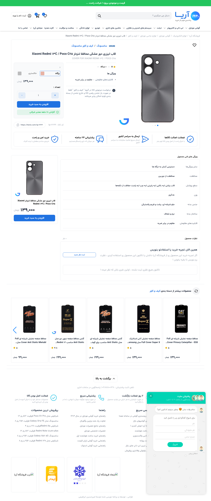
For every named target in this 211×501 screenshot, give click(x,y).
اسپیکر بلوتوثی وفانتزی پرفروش (139, 450)
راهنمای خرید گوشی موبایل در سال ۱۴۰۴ (88, 416)
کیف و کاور (132, 35)
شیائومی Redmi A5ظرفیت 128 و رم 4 (41, 425)
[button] (157, 125)
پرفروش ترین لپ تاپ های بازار (139, 445)
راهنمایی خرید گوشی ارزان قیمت (91, 440)
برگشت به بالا (103, 379)
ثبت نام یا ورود (19, 15)
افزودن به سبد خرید (39, 104)
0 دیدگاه (103, 67)
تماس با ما (23, 28)
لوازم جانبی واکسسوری (143, 435)
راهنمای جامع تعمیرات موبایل (93, 425)
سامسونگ (102, 46)
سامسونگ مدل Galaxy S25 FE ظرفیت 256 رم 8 (36, 421)
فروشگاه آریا (194, 35)
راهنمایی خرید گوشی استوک (93, 445)
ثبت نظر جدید (79, 255)
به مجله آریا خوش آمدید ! (141, 425)
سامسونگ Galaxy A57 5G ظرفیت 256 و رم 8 (37, 435)
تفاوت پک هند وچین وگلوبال (93, 421)
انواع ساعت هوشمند (144, 430)
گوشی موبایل (164, 35)
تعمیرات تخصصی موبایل (95, 430)
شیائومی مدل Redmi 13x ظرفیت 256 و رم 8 (38, 440)
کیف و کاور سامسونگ (82, 46)
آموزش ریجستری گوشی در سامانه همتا (136, 416)
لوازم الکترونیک (179, 35)
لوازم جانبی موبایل (148, 35)
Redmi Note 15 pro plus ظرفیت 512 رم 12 (39, 430)
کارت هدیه (49, 28)
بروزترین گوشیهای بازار (143, 421)
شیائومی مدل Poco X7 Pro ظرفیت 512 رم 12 (38, 416)
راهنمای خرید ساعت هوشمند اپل (91, 435)
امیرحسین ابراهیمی (86, 496)
